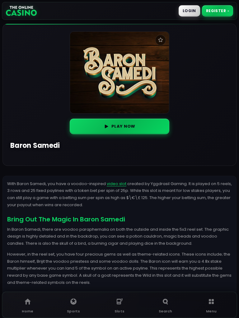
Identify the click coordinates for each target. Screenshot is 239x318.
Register (216, 10)
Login (189, 10)
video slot (116, 184)
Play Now (123, 126)
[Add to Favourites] (160, 40)
